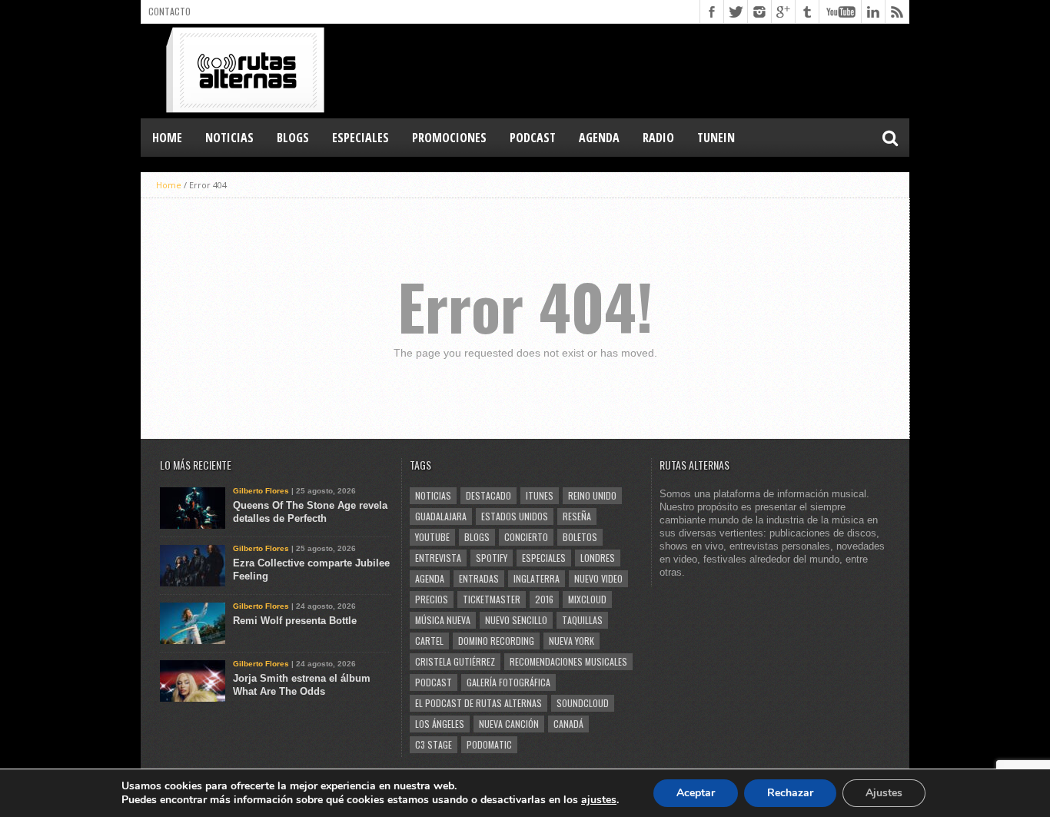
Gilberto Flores (261, 491)
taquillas (582, 619)
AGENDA (599, 137)
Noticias (433, 495)
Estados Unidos (514, 516)
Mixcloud (587, 599)
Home (167, 137)
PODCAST (533, 137)
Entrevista (438, 557)
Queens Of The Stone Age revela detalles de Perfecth (310, 512)
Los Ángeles (439, 723)
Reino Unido (592, 495)
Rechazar (790, 792)
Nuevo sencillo (516, 619)
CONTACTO (169, 11)
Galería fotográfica (508, 682)
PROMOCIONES (449, 137)
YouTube (432, 536)
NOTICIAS (229, 137)
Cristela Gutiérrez (455, 661)
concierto (526, 536)
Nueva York (571, 640)
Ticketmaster (491, 599)
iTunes (539, 495)
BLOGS (293, 137)
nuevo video (598, 578)
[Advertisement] (630, 70)
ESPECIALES (360, 137)
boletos (580, 536)
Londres (597, 557)
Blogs (477, 536)
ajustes (598, 800)
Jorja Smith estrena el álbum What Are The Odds (301, 685)
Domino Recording (496, 640)
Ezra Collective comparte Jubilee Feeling (311, 569)
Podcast (433, 682)
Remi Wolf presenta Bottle (295, 620)
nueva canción (509, 723)
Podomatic (489, 744)
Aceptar (695, 792)
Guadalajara (441, 516)
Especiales (544, 557)
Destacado (488, 495)
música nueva (442, 619)
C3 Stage (433, 744)
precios (431, 599)
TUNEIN (716, 137)
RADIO (658, 137)
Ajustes (884, 792)
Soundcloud (583, 702)
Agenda (429, 578)
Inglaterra (536, 578)
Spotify (491, 557)
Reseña (577, 516)
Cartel (429, 640)
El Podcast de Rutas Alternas (478, 702)
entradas (479, 578)
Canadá (568, 723)
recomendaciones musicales (568, 661)
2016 (544, 599)
